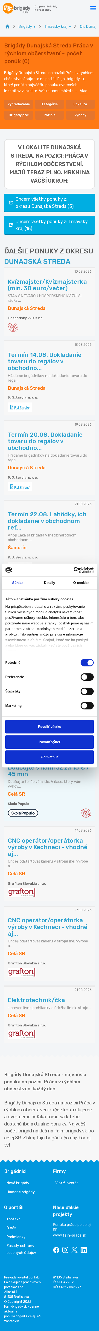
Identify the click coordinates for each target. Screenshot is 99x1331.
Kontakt (13, 1219)
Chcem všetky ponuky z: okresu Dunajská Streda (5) (44, 202)
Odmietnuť (49, 757)
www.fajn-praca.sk (69, 1235)
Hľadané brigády (20, 1192)
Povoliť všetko (49, 727)
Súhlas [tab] (17, 583)
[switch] (87, 677)
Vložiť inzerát (66, 1183)
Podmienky (16, 1237)
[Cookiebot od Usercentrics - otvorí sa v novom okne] (73, 570)
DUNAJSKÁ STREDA (37, 261)
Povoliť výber (49, 742)
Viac (83, 91)
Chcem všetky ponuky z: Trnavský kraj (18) (51, 225)
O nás (11, 1228)
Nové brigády (17, 1183)
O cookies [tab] (81, 583)
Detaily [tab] (49, 583)
